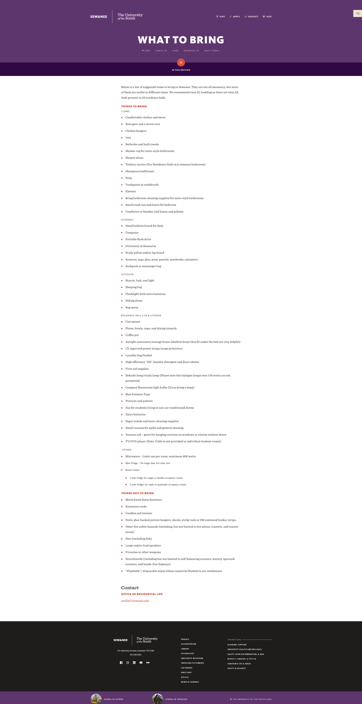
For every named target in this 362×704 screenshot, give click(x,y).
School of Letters (113, 699)
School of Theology (176, 699)
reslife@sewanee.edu (135, 600)
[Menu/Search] (358, 13)
